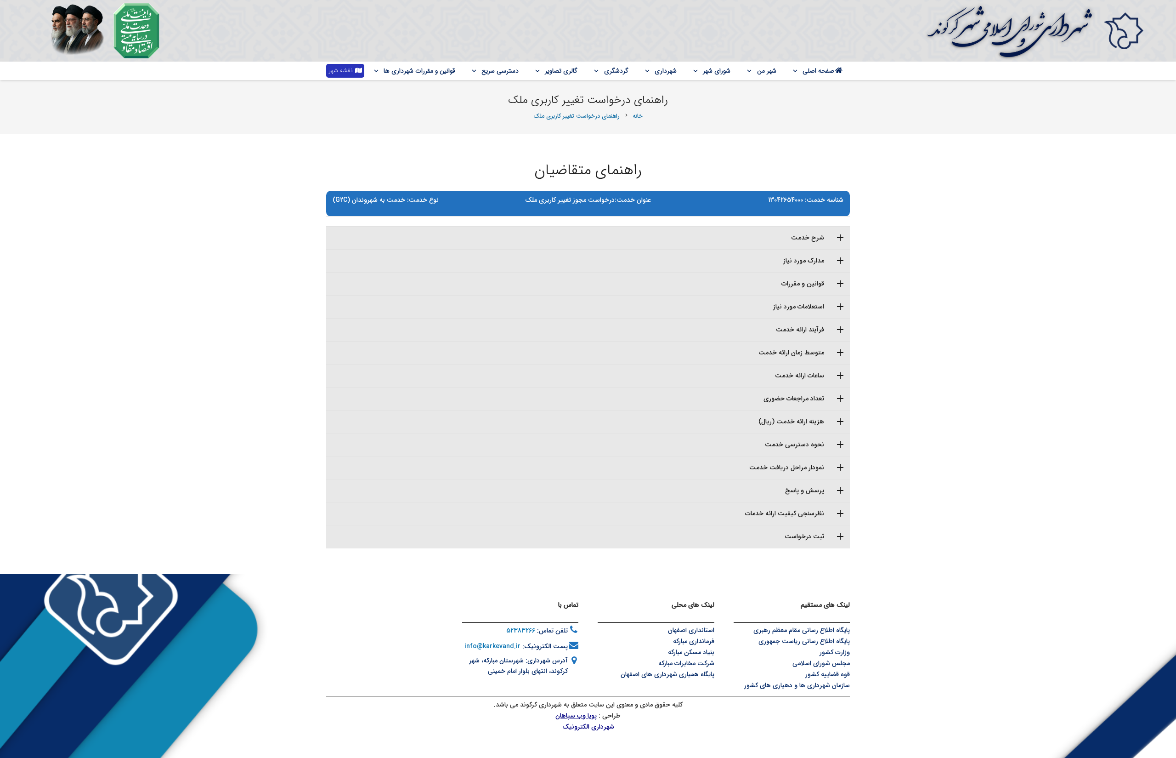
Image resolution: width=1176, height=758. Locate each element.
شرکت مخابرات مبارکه (686, 663)
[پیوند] (1123, 30)
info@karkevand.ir (492, 646)
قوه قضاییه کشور (827, 674)
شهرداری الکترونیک (588, 727)
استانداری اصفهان (691, 630)
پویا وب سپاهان (576, 716)
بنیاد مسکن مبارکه (691, 652)
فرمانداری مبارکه (693, 641)
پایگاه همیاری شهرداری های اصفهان (667, 674)
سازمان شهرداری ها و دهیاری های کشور (797, 685)
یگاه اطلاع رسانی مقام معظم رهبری (799, 630)
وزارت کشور (835, 652)
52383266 (520, 631)
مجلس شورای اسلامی (821, 663)
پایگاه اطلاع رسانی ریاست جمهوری (804, 641)
